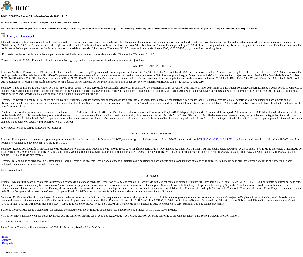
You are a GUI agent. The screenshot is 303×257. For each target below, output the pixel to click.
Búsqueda (7, 243)
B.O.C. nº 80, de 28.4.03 (217, 139)
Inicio (5, 236)
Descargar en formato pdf (20, 36)
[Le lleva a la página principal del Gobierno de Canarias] (7, 6)
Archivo (6, 239)
